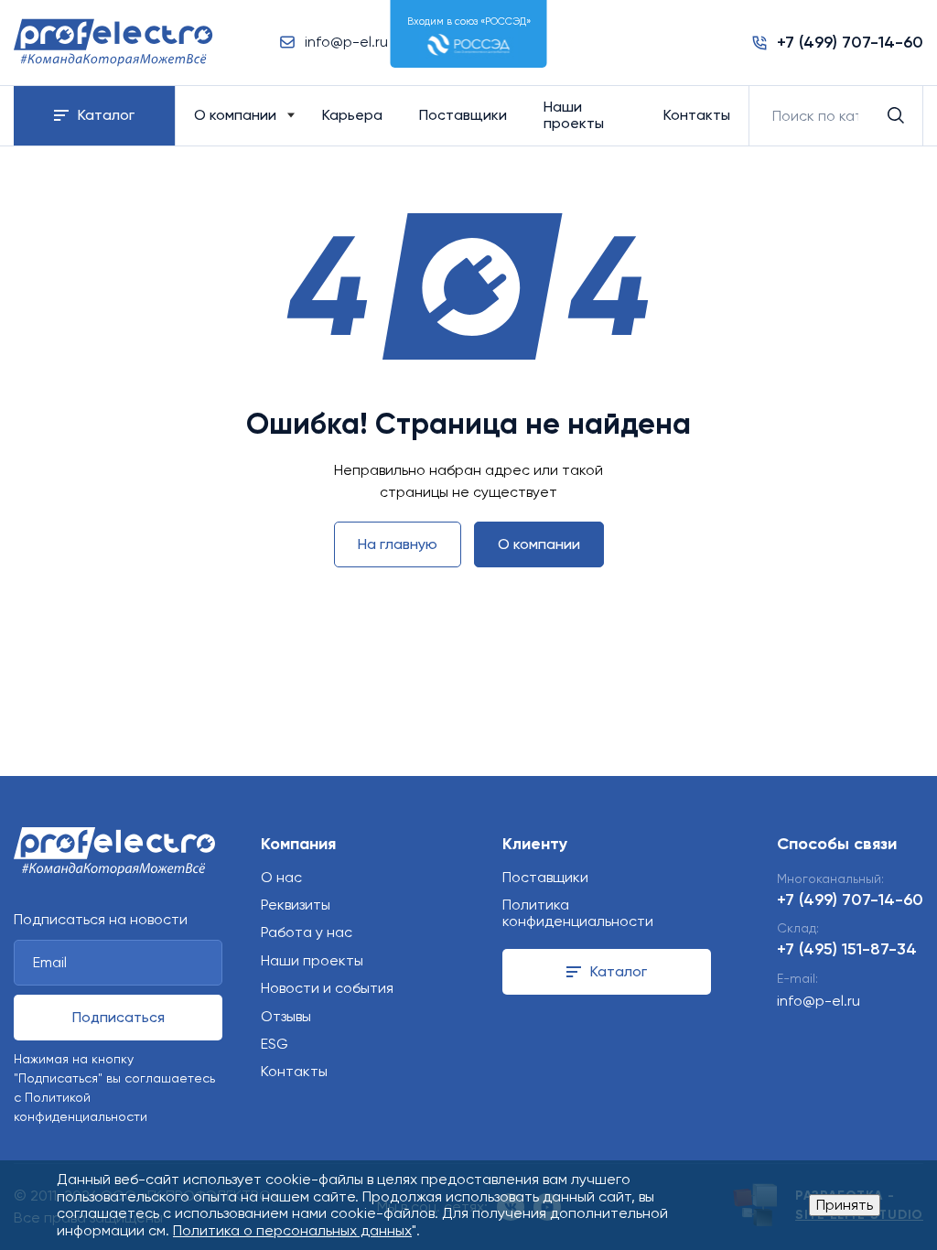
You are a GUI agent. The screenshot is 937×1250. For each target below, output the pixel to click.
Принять (844, 1204)
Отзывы (286, 1016)
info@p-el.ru (818, 1000)
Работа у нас (306, 932)
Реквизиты (295, 904)
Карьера (352, 115)
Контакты (696, 115)
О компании (235, 115)
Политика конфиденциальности (577, 913)
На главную (397, 544)
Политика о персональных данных (292, 1230)
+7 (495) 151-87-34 (847, 949)
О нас (281, 877)
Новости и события (327, 988)
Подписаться (118, 1017)
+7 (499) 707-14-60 (850, 899)
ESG (274, 1043)
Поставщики (463, 115)
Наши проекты (574, 115)
